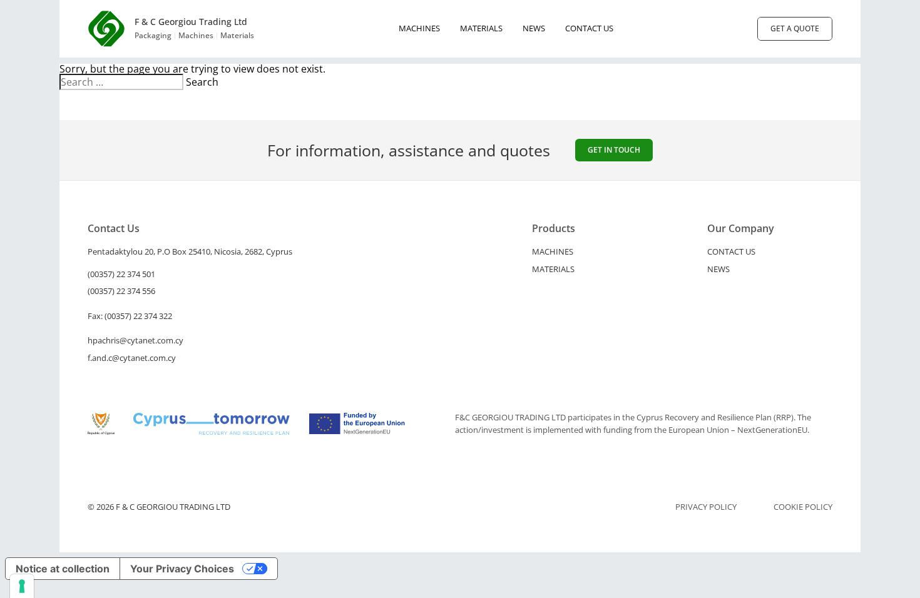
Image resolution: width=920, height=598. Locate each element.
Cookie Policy (803, 507)
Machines (419, 28)
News (534, 28)
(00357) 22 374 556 (121, 290)
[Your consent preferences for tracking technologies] (22, 586)
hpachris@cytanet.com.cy (135, 340)
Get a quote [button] (794, 28)
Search (202, 82)
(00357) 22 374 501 (121, 274)
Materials (481, 28)
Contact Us (589, 28)
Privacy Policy (706, 507)
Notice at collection (63, 568)
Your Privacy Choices (182, 568)
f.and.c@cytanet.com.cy (132, 357)
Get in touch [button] (614, 149)
